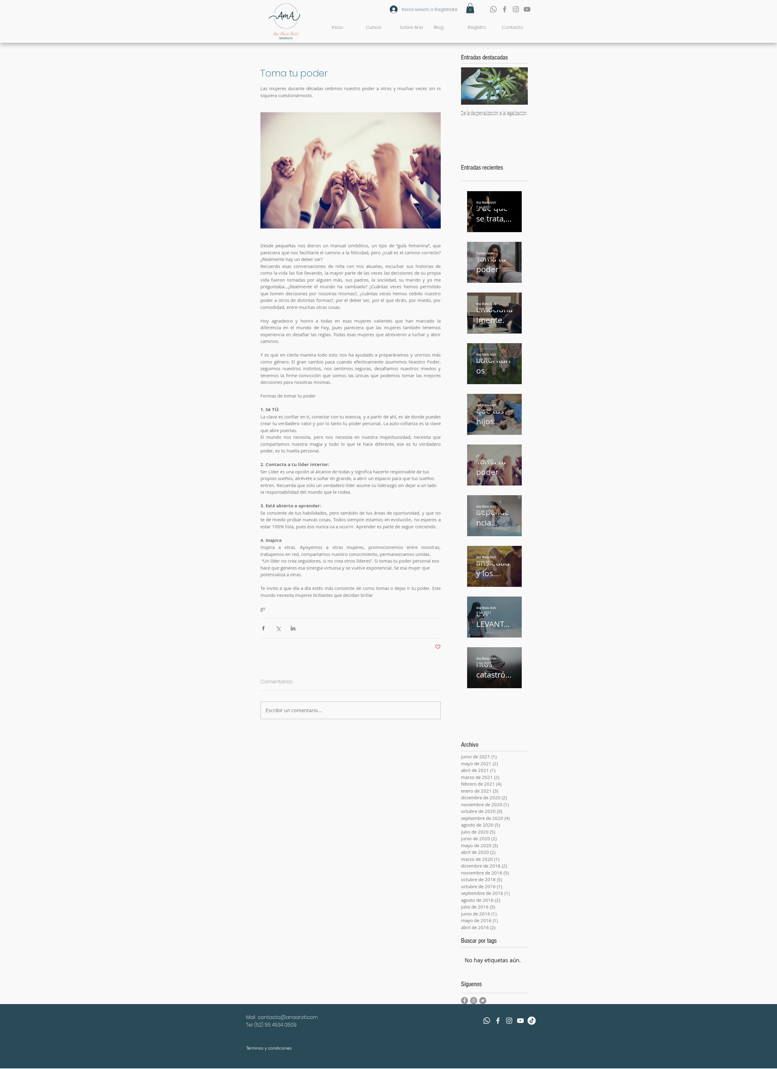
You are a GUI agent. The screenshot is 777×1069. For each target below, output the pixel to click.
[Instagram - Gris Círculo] (473, 1000)
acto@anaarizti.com (293, 1017)
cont (263, 1017)
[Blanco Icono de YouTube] (520, 1021)
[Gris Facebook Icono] (504, 9)
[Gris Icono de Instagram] (516, 9)
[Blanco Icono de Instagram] (509, 1021)
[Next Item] (518, 86)
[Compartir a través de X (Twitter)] (278, 628)
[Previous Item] (470, 86)
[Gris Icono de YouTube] (527, 9)
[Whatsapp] (493, 9)
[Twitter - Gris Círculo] (482, 1000)
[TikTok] (532, 1021)
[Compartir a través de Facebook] (263, 628)
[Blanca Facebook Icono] (498, 1021)
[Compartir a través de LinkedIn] (293, 628)
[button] (470, 8)
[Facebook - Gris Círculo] (464, 1000)
